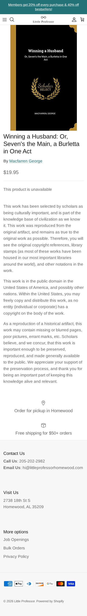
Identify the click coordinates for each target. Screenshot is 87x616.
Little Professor (24, 601)
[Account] (73, 19)
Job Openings (16, 539)
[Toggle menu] (4, 19)
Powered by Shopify (50, 601)
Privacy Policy (16, 556)
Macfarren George (25, 161)
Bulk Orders (14, 548)
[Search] (14, 19)
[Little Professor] (43, 19)
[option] (43, 78)
